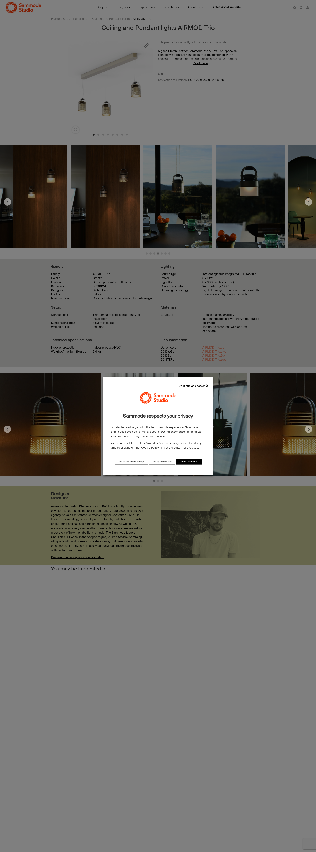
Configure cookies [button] (162, 461)
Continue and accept (192, 386)
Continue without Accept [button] (131, 461)
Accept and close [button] (188, 461)
